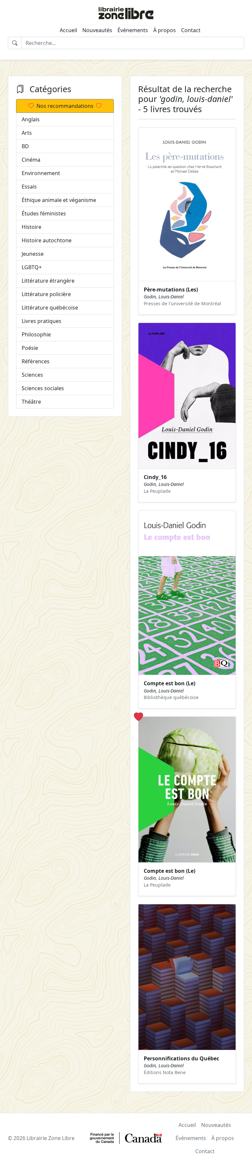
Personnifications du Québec (181, 1058)
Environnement (41, 173)
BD (25, 146)
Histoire (31, 227)
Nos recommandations (65, 106)
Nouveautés (97, 30)
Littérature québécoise (50, 307)
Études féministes (44, 213)
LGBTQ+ (32, 267)
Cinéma (31, 159)
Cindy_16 (155, 477)
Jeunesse (33, 253)
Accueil (68, 30)
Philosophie (36, 334)
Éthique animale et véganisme (59, 200)
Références (36, 361)
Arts (27, 132)
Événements (132, 30)
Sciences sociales (43, 388)
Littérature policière (46, 294)
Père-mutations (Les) (171, 289)
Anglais (31, 119)
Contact (190, 30)
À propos (164, 30)
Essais (29, 186)
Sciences (32, 374)
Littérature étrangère (48, 280)
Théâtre (31, 401)
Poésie (30, 347)
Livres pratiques (41, 321)
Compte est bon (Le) (169, 683)
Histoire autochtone (47, 240)
